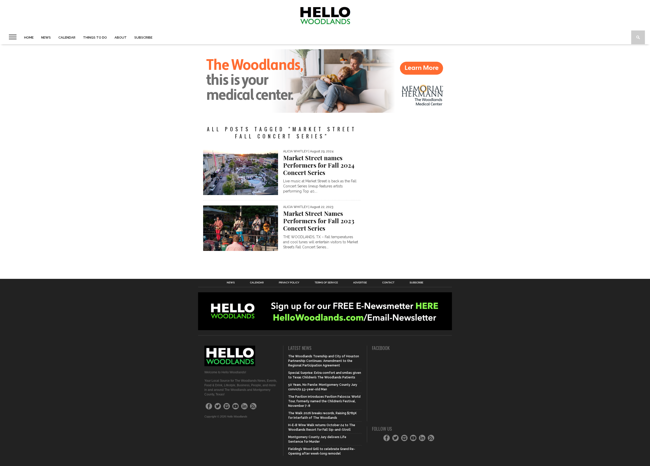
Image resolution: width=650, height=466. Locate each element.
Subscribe (143, 37)
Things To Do (95, 37)
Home (29, 37)
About (121, 37)
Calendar (66, 37)
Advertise (360, 282)
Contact (388, 282)
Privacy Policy (289, 282)
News (46, 37)
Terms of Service (326, 282)
